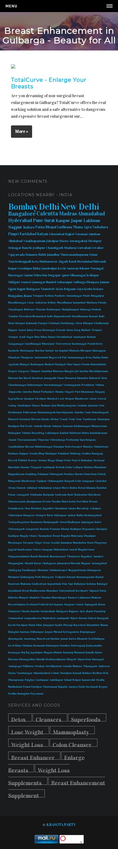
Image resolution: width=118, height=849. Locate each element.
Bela (105, 673)
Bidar (105, 357)
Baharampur (35, 385)
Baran (101, 604)
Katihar (84, 371)
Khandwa (82, 378)
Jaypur (49, 632)
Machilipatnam (98, 371)
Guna (88, 412)
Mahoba (13, 597)
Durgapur (54, 275)
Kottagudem (71, 632)
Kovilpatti (82, 590)
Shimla (59, 391)
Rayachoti (80, 625)
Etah (78, 481)
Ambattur (41, 302)
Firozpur (28, 542)
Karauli (77, 673)
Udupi (59, 460)
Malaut (58, 652)
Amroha (27, 391)
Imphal (63, 350)
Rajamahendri (62, 316)
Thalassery (73, 556)
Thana (78, 227)
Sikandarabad (41, 673)
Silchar (54, 419)
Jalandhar (53, 255)
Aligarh (63, 261)
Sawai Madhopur (70, 522)
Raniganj (97, 453)
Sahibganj (14, 570)
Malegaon (33, 289)
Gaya (80, 289)
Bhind (36, 391)
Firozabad (25, 316)
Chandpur (66, 673)
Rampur (20, 323)
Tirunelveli (47, 289)
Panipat (43, 323)
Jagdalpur (36, 652)
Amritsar (94, 234)
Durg (77, 330)
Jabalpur (52, 241)
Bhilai (37, 268)
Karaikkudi (14, 590)
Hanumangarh (47, 412)
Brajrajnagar (87, 632)
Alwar (78, 323)
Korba (88, 289)
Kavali (12, 625)
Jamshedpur (49, 268)
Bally (102, 316)
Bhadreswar (28, 481)
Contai (79, 604)
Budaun (45, 405)
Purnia (86, 364)
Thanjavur (26, 357)
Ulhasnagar (78, 275)
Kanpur (63, 220)
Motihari (36, 508)
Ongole (69, 391)
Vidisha (26, 433)
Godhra (86, 453)
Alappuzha (14, 391)
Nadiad (49, 364)
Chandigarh (54, 248)
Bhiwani (13, 378)
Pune (38, 220)
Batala (47, 426)
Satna (69, 330)
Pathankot (47, 391)
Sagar (30, 337)
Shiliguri (14, 282)
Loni (61, 398)
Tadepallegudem (19, 522)
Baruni (83, 618)
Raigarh (69, 481)
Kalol (98, 522)
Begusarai (88, 529)
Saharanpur (64, 282)
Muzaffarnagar (17, 302)
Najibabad (49, 618)
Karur (98, 652)
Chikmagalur (55, 481)
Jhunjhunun (34, 501)
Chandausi (60, 508)
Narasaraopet (58, 556)
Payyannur (37, 693)
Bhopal (51, 227)
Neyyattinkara (17, 604)
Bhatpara (93, 282)
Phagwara (100, 542)
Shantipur (103, 419)
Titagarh (35, 467)
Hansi (32, 625)
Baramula (39, 645)
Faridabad (28, 234)
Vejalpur (41, 481)
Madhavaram (38, 590)
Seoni (46, 542)
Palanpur (43, 474)
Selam (93, 255)
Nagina (48, 652)
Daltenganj (78, 645)
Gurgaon (23, 371)
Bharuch (13, 419)
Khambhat (93, 625)
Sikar (69, 364)
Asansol (26, 282)
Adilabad (31, 488)
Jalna (30, 330)
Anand (12, 440)
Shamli (28, 563)
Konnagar (14, 652)
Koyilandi (92, 686)
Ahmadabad (91, 213)
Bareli (73, 261)
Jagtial (12, 549)
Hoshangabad (93, 515)
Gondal (55, 542)
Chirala (25, 611)
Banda (45, 419)
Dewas (38, 330)
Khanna (91, 488)
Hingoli (71, 659)
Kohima (91, 584)
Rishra (73, 488)
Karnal (50, 350)
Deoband (32, 604)
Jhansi (28, 296)
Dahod (92, 618)
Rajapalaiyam (16, 474)
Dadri (81, 686)
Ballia (80, 515)
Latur (30, 302)
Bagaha (65, 536)
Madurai (70, 248)
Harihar (55, 638)
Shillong (75, 453)
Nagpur (15, 227)
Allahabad (15, 241)
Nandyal (52, 398)
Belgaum (70, 289)
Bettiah (60, 467)
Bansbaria (36, 522)
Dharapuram (16, 680)
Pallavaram (30, 412)
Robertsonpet (73, 446)
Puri (77, 391)
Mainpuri (13, 577)
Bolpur (76, 680)
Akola (59, 289)
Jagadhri (48, 508)
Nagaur (86, 563)
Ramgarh (103, 618)
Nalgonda (14, 481)
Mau (37, 337)
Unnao (36, 405)
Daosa (12, 673)
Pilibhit (22, 460)
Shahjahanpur (70, 309)
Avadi (22, 337)
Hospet (12, 371)
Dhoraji (68, 625)
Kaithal (64, 433)
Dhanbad (13, 357)
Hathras (89, 467)
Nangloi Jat (71, 371)
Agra (88, 227)
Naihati (86, 330)
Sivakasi (40, 666)
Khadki (40, 659)
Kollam (49, 295)
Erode (29, 426)
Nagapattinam (77, 570)
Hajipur (24, 453)
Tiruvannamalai (27, 440)
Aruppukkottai (33, 618)
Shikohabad (60, 549)
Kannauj (68, 652)
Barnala (44, 529)
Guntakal (100, 481)
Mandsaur (100, 467)
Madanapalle (51, 522)
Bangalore (22, 213)
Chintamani (50, 686)
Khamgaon (94, 570)
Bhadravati (81, 398)
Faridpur (36, 686)
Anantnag (30, 638)
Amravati (73, 268)
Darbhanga (68, 323)
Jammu (104, 282)
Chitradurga (57, 440)
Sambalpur (24, 405)
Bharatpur (48, 343)
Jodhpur (39, 248)
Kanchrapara (88, 440)
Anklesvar (104, 666)
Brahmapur (54, 309)
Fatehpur (40, 398)
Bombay (23, 206)
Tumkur (13, 316)
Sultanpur (60, 515)
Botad (82, 488)
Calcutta (47, 213)
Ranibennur (25, 549)
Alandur (79, 412)
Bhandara (52, 590)
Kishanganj (27, 577)
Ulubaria (74, 350)
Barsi (50, 515)
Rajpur (21, 289)
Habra (85, 433)
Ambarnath (41, 357)
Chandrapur (15, 309)
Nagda (24, 536)
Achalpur (95, 508)
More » (21, 131)
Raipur (12, 268)
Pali (64, 357)
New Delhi (79, 206)
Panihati (60, 295)
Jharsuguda (15, 638)
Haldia (97, 357)
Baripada (48, 494)
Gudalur (82, 405)
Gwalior (97, 248)
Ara (56, 350)
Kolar (69, 467)
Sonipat (13, 337)
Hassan (25, 467)
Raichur (40, 350)
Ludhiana (64, 227)
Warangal (97, 268)
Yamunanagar (76, 357)
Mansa (104, 625)
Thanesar (43, 440)
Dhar (39, 625)
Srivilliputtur (54, 666)
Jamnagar (38, 282)
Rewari (93, 501)
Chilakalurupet (58, 570)
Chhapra (35, 371)
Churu (33, 536)
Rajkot (69, 234)
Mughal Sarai (86, 549)
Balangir (102, 584)
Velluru (99, 385)
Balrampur (52, 645)
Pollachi (43, 604)
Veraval (101, 398)
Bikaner (85, 268)
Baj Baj (25, 652)
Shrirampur (27, 350)
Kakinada (31, 323)
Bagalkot (86, 556)
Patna (40, 227)
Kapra (77, 364)
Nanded (51, 282)
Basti (71, 494)
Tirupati (96, 330)
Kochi (62, 268)
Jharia (89, 611)
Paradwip (100, 611)
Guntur (28, 275)
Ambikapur (56, 680)
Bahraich (94, 378)
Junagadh (50, 378)
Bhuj (41, 453)
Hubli (42, 255)
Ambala (38, 426)
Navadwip (83, 508)
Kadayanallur (94, 645)
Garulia (67, 666)
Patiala (102, 302)
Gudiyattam (39, 584)
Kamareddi (88, 680)
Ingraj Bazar (15, 398)
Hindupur (51, 453)
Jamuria (93, 405)
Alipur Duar (84, 659)
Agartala (13, 364)
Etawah (60, 330)
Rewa (89, 357)
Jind (54, 405)
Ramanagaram (86, 577)
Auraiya (73, 686)
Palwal (102, 474)
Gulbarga (79, 282)
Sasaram (68, 426)
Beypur (103, 686)
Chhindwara (101, 446)
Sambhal (46, 371)
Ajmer (65, 275)
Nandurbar (79, 542)
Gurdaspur (42, 680)
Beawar (32, 460)
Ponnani (55, 529)
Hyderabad (20, 220)
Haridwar (37, 378)
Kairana (25, 632)
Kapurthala (54, 584)
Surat (49, 220)
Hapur (52, 337)
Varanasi (81, 234)
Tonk (71, 419)
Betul (25, 590)
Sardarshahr (47, 611)
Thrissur (40, 309)
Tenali (64, 419)
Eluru (60, 378)
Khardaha (14, 467)
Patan (11, 494)
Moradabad (85, 261)
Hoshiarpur (15, 412)
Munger (25, 364)
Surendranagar (53, 385)
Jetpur (57, 488)
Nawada (75, 563)
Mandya (88, 446)
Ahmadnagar (74, 295)
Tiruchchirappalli (19, 261)
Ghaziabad (56, 234)
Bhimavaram (99, 426)
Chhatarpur (15, 515)
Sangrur (69, 604)
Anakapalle (63, 618)
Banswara (14, 584)
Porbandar (72, 440)
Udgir (38, 542)
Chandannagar (17, 385)
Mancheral (43, 638)
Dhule (86, 295)
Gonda (33, 453)
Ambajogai (15, 666)
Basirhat (102, 488)
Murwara (58, 371)
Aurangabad (78, 241)
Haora (64, 241)
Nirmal (58, 632)
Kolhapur (92, 275)
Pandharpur (29, 570)
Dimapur (59, 446)
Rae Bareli (25, 378)
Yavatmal (99, 460)
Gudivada (61, 494)
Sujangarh (90, 604)
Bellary (52, 302)
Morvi (65, 488)
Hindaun (43, 570)
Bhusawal (70, 378)
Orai (101, 405)
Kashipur (13, 536)
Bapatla (63, 686)
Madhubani (15, 686)
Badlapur (76, 529)
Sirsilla (100, 680)
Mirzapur (86, 350)
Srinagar (14, 248)
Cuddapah (48, 467)
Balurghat (14, 433)
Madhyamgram (66, 405)
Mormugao (15, 542)
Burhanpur (37, 364)
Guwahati (84, 248)
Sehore (37, 549)
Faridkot (65, 645)
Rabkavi (87, 673)
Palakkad (63, 453)
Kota (35, 261)
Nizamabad (39, 316)
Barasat (93, 316)
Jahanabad (63, 563)
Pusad (26, 686)
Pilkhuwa (28, 666)
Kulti (50, 316)
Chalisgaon (49, 563)
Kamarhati (79, 302)
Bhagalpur (97, 295)
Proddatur (88, 385)
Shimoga (85, 309)
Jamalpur (66, 542)
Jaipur (77, 220)
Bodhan (97, 673)
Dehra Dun (40, 275)
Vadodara (100, 227)
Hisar (11, 323)
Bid (22, 426)
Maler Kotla (69, 501)
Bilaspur (88, 323)
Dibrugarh (56, 474)
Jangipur (48, 625)
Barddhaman (80, 316)
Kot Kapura (56, 604)
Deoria (47, 501)
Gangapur (88, 481)
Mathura (92, 302)
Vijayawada (16, 255)
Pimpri (13, 234)
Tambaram (89, 419)
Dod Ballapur (96, 638)
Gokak (55, 673)
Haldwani (75, 433)
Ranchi (27, 248)
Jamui (64, 638)
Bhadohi (82, 638)
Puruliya (69, 474)
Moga (51, 460)
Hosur (56, 536)
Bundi (34, 556)
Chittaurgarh (16, 529)
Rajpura (73, 611)
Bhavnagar (15, 275)
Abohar (42, 460)
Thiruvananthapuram (74, 255)
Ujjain (12, 289)
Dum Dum (90, 474)
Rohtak (96, 309)
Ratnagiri (98, 659)
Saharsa (57, 426)
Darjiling (31, 474)
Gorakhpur (25, 268)
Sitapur (69, 398)
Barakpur (13, 426)
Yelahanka (36, 494)
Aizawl (22, 330)
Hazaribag (38, 433)
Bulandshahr (98, 364)
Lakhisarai (84, 597)
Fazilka (12, 693)
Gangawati (32, 529)
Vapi (70, 584)
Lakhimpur (52, 433)
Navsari (29, 446)
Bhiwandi (100, 261)
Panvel (76, 460)
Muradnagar (59, 597)
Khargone (48, 577)
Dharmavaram (17, 501)
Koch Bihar (15, 645)
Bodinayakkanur (56, 659)
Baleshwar (94, 494)
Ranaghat (24, 693)
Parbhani (54, 323)
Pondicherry (95, 343)
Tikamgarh (90, 666)
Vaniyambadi (67, 590)
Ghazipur (101, 529)
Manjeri (23, 597)
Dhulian (27, 645)
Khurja (65, 529)
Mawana (13, 659)
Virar (79, 419)
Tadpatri (60, 577)
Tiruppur (38, 295)
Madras (68, 213)
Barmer (72, 597)
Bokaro (98, 289)
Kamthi (35, 611)
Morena (36, 419)
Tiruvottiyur (63, 343)
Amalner (98, 556)
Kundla (90, 652)
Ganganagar (16, 343)
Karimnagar (79, 343)
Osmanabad (15, 618)
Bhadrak (44, 556)
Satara (72, 508)
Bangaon (29, 515)
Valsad (68, 680)
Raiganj (100, 391)
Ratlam (91, 337)
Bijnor (74, 618)
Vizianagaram (72, 385)
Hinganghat (16, 563)
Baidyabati (81, 494)
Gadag (12, 405)
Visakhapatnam (34, 241)
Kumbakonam (98, 433)
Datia (103, 590)
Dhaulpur (90, 536)
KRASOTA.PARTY (61, 824)
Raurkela (13, 350)
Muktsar (96, 597)
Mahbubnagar (44, 446)
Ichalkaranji (101, 323)
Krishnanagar (82, 426)
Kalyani (71, 577)
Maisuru (31, 255)
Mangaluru (15, 296)
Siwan (12, 488)
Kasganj (47, 549)
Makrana (26, 584)
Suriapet (40, 515)
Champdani (45, 536)
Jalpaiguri (87, 522)
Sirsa (104, 378)
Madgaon (62, 611)
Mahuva (77, 666)
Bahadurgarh (100, 412)
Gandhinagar (33, 343)
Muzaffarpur (64, 302)
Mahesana (77, 536)
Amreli (73, 549)
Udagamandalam (19, 556)
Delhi (49, 206)
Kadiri (59, 625)
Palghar (30, 680)
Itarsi (90, 542)
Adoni (93, 398)
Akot (82, 611)
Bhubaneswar (48, 261)
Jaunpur (29, 398)
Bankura (13, 453)
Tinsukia (45, 597)
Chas (27, 508)
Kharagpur (99, 350)
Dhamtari (14, 611)
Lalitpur (78, 467)
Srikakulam (45, 488)
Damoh (21, 488)
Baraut (99, 577)
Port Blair (82, 501)
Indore (29, 227)
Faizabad (24, 419)
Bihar (44, 337)
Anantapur (79, 337)
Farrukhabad (64, 337)
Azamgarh (22, 494)
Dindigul (60, 364)
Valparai (94, 590)
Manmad (79, 652)
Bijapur (12, 330)
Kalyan (42, 234)
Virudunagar (24, 673)
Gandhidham (16, 446)
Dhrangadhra (27, 659)
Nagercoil (55, 357)
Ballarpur (80, 584)
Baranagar (49, 330)
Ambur (71, 515)
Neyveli (12, 460)
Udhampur (37, 632)
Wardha (56, 501)
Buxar (37, 563)
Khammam (87, 391)
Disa (64, 584)
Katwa (72, 638)
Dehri (67, 460)
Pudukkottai (16, 508)
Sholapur (95, 241)
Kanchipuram (65, 412)
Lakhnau (91, 220)
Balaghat (13, 632)
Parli (38, 577)
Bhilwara (29, 309)
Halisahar (86, 460)
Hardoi (79, 474)
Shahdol (34, 597)
